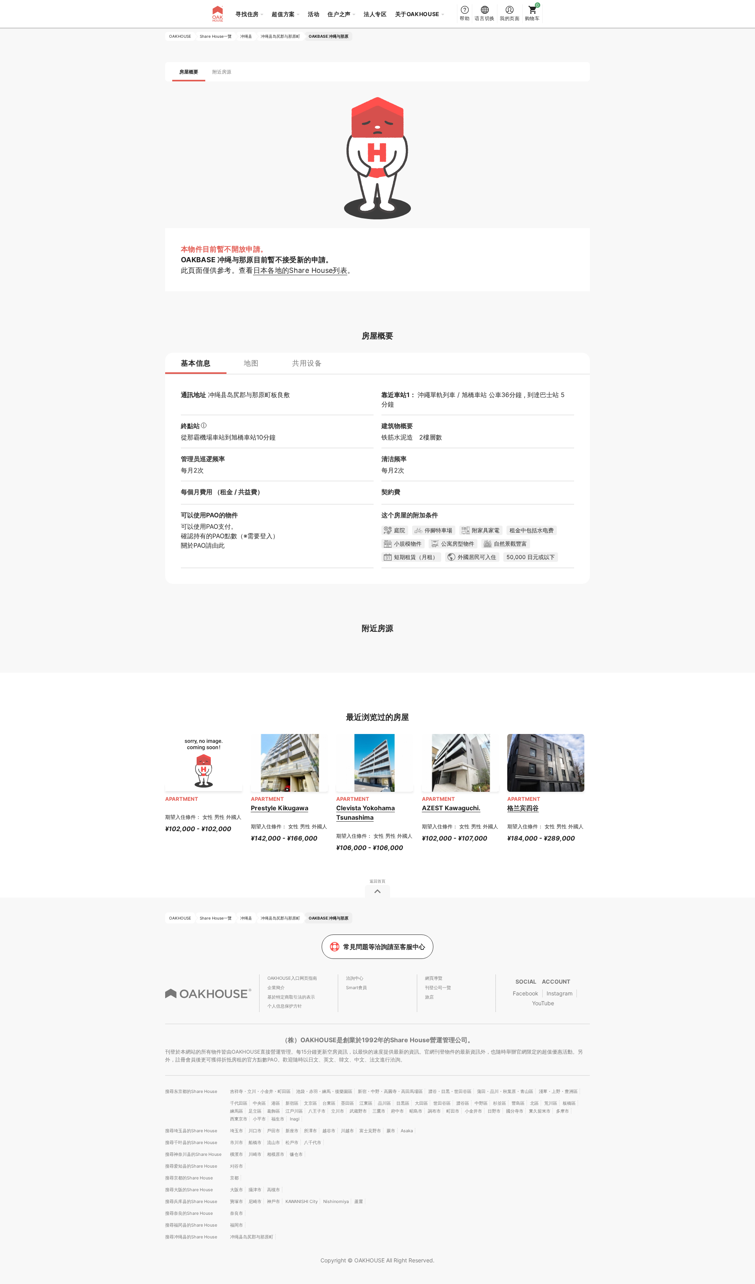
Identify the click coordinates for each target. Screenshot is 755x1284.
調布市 (434, 1111)
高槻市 (273, 1189)
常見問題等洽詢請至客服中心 (384, 947)
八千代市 (312, 1142)
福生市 (277, 1119)
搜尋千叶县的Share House (191, 1142)
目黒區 (402, 1103)
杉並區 (499, 1103)
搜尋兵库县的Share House (191, 1201)
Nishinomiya (336, 1201)
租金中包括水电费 (532, 530)
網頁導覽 (433, 978)
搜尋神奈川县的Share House (193, 1154)
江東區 (365, 1103)
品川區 (384, 1103)
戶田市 (273, 1130)
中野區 (481, 1103)
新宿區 (291, 1103)
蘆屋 (358, 1201)
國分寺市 (514, 1111)
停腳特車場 (438, 530)
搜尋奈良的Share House (189, 1213)
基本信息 (196, 363)
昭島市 (415, 1111)
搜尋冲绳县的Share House (191, 1237)
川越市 (347, 1130)
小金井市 (473, 1111)
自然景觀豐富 (510, 543)
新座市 (291, 1130)
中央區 (259, 1103)
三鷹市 (378, 1111)
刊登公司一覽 (438, 987)
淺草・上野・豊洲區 (558, 1091)
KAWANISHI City (301, 1201)
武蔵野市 (358, 1111)
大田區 (421, 1103)
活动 (313, 14)
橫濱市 (236, 1154)
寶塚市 (236, 1201)
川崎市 (255, 1154)
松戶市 (291, 1142)
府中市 (397, 1111)
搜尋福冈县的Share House (191, 1225)
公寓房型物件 (457, 543)
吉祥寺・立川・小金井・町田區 (260, 1091)
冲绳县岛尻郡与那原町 (251, 1237)
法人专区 (375, 14)
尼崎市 (255, 1201)
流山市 (273, 1142)
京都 (234, 1178)
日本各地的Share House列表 (300, 270)
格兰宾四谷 (523, 808)
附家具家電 (485, 530)
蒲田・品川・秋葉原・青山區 (505, 1091)
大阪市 (236, 1189)
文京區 (310, 1103)
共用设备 (307, 363)
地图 (251, 363)
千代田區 (238, 1103)
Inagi (295, 1119)
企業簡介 (276, 987)
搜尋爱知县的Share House (191, 1166)
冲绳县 (217, 395)
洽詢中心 (354, 978)
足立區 (255, 1111)
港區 (275, 1103)
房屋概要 (188, 72)
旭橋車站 (474, 395)
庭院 (399, 530)
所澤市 (310, 1130)
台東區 (328, 1103)
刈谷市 (236, 1166)
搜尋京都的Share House (189, 1178)
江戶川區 (294, 1111)
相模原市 (275, 1154)
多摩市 (562, 1111)
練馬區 (236, 1111)
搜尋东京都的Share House (191, 1091)
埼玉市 (236, 1130)
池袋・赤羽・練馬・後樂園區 (324, 1091)
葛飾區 (273, 1111)
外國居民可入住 (477, 557)
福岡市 (236, 1225)
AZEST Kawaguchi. (451, 808)
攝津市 (255, 1189)
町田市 (452, 1111)
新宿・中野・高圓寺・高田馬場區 (390, 1091)
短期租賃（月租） (416, 557)
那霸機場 (199, 437)
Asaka (407, 1130)
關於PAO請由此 (203, 545)
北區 (534, 1103)
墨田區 (347, 1103)
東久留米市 (540, 1111)
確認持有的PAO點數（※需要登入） (230, 536)
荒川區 (550, 1103)
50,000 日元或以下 (530, 557)
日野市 (494, 1111)
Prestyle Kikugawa (279, 808)
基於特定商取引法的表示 (291, 997)
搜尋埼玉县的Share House (191, 1130)
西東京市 (238, 1119)
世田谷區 (442, 1103)
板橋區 (569, 1103)
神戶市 (273, 1201)
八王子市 (317, 1111)
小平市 (259, 1119)
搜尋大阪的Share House (189, 1189)
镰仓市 (296, 1154)
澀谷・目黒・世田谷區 (449, 1091)
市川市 (236, 1142)
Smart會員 (356, 987)
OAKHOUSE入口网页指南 (292, 978)
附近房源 (221, 72)
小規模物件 (408, 543)
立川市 (337, 1111)
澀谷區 (462, 1103)
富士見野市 (370, 1130)
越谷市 (328, 1130)
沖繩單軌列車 (436, 395)
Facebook (525, 993)
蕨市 (391, 1130)
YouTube (543, 1003)
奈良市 (236, 1213)
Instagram (560, 993)
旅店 (429, 997)
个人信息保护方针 (284, 1006)
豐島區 (518, 1103)
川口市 (255, 1130)
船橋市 (255, 1142)
